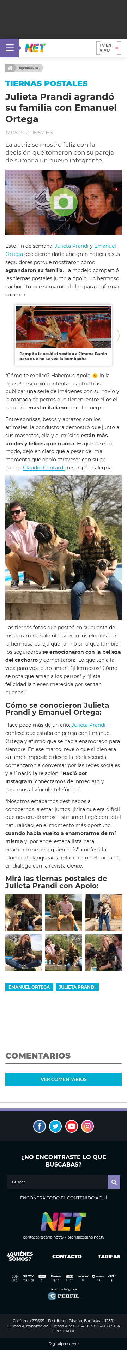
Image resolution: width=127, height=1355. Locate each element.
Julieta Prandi (72, 246)
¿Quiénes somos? (20, 1256)
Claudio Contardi (44, 467)
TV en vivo (105, 48)
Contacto (65, 1256)
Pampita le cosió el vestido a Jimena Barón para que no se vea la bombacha (63, 356)
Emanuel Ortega (29, 987)
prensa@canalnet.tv (85, 1237)
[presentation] (8, 335)
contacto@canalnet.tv (43, 1237)
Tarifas (109, 1256)
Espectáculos (28, 68)
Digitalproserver (63, 1344)
